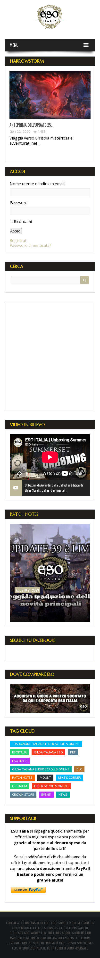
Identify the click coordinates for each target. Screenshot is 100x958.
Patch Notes (24, 514)
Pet (72, 752)
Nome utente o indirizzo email (37, 183)
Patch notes (22, 777)
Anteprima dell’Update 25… (31, 125)
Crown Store (23, 794)
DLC (79, 769)
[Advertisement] (50, 356)
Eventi (46, 794)
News (62, 794)
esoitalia (19, 752)
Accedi (15, 231)
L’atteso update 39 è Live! (35, 597)
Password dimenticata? (30, 245)
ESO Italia (19, 761)
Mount (45, 777)
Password (18, 202)
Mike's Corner (69, 777)
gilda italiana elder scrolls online (40, 769)
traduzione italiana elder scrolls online (45, 744)
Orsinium (19, 786)
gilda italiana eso (48, 752)
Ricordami (23, 221)
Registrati (18, 240)
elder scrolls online (51, 786)
